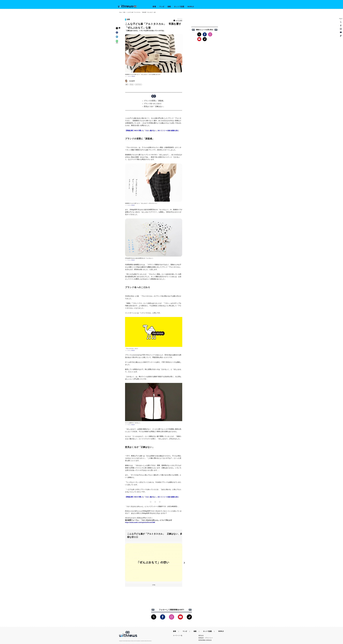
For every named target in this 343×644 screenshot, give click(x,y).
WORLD (190, 6)
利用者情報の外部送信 (205, 640)
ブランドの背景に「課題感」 (154, 101)
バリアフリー (138, 84)
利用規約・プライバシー (205, 638)
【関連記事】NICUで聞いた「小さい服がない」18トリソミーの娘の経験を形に (152, 130)
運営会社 (201, 635)
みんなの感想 (179, 20)
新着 (154, 6)
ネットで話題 (179, 6)
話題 (124, 12)
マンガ (161, 6)
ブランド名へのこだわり (152, 103)
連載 (169, 6)
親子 (127, 84)
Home (120, 12)
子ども (131, 84)
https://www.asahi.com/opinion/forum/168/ (140, 522)
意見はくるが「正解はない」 (154, 106)
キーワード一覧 (177, 635)
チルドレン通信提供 (131, 76)
